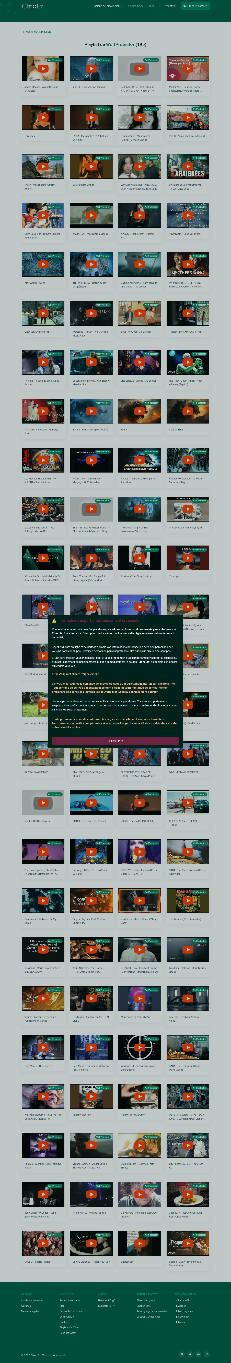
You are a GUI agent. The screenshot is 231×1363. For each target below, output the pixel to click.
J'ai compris (115, 740)
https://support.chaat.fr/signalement (75, 674)
